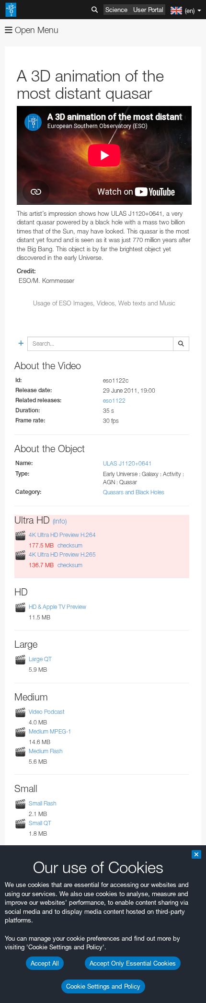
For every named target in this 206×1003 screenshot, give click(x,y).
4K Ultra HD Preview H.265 (62, 554)
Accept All (45, 963)
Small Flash (42, 803)
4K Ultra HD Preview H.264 (62, 534)
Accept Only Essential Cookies (133, 963)
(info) (60, 521)
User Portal (148, 9)
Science (116, 9)
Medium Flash (45, 751)
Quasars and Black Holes (133, 492)
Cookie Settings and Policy (103, 986)
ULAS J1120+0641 (127, 463)
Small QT (40, 823)
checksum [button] (69, 545)
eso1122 (114, 400)
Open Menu (35, 30)
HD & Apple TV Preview (57, 606)
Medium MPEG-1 (50, 731)
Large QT (40, 659)
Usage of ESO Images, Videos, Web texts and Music (104, 303)
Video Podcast (47, 711)
